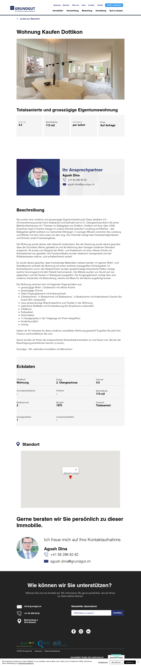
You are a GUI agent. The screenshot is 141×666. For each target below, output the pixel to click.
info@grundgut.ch (32, 606)
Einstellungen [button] (103, 662)
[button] (58, 10)
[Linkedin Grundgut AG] (88, 631)
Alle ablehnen (116, 662)
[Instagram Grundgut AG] (81, 631)
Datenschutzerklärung (26, 663)
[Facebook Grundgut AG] (73, 631)
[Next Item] (121, 69)
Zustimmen (130, 662)
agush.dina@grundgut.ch (81, 184)
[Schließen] (138, 662)
